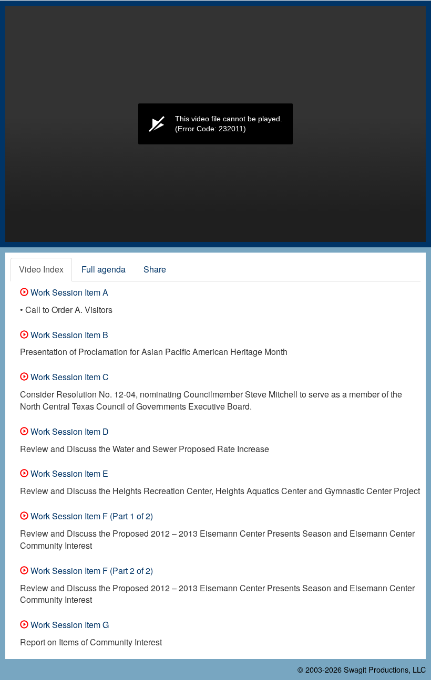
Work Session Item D (68, 431)
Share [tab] (154, 269)
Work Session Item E (68, 473)
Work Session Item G (68, 625)
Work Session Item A (68, 292)
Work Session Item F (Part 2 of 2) (90, 570)
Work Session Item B (68, 335)
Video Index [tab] (41, 269)
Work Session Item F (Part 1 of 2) (90, 516)
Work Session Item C (68, 377)
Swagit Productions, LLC (385, 669)
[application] (215, 124)
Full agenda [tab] (103, 269)
